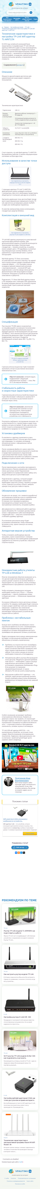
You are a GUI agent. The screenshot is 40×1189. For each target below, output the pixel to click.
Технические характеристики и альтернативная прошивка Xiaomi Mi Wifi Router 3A (19, 1142)
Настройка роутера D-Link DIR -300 (17, 1017)
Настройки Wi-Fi (16, 19)
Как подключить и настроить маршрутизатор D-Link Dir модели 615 (20, 182)
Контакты (13, 1178)
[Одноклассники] (19, 853)
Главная (6, 27)
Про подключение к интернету (7, 19)
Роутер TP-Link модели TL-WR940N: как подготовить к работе (19, 932)
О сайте (6, 1178)
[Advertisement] (20, 878)
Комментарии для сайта (12, 1162)
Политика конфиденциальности (16, 1181)
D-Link (5, 1014)
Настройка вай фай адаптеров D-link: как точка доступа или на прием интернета (19, 1099)
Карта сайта (30, 1181)
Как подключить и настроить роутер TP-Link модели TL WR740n (20, 233)
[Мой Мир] (21, 853)
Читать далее (30, 833)
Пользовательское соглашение (27, 1178)
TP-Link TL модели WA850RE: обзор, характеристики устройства (20, 360)
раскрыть (20, 65)
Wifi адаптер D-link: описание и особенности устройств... (15, 820)
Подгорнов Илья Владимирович (22, 779)
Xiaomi (5, 1137)
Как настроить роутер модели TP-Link (19, 974)
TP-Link (27, 27)
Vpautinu (23, 4)
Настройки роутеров (17, 27)
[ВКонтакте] (16, 853)
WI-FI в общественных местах (27, 19)
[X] (24, 853)
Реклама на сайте (20, 1184)
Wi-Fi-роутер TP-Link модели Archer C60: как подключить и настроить (19, 1057)
